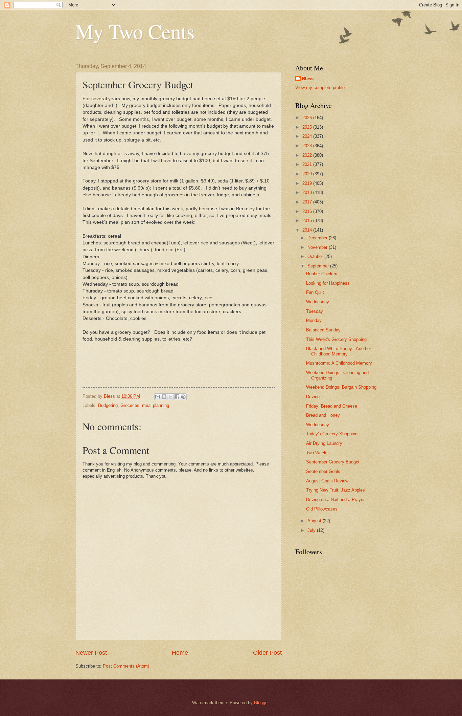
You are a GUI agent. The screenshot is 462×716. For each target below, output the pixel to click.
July (312, 530)
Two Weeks (317, 452)
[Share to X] (170, 396)
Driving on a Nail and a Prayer (335, 499)
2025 (307, 127)
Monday (314, 320)
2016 (307, 211)
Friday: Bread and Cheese (331, 406)
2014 (307, 230)
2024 (307, 136)
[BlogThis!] (164, 396)
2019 (307, 183)
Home (180, 652)
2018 (307, 192)
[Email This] (157, 396)
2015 (307, 220)
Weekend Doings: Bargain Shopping (341, 387)
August (315, 520)
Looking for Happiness (328, 283)
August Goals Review (327, 480)
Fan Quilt (315, 292)
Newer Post (91, 652)
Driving (313, 396)
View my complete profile (320, 87)
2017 (307, 201)
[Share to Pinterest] (183, 396)
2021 (307, 164)
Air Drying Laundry (324, 443)
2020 (307, 173)
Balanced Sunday (323, 329)
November (318, 247)
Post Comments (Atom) (126, 666)
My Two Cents (134, 31)
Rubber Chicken (321, 273)
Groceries (129, 405)
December (318, 237)
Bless (308, 78)
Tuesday (314, 311)
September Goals (323, 471)
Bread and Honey (323, 415)
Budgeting (108, 405)
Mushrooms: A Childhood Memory (339, 363)
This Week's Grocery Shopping (336, 339)
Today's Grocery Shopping (331, 433)
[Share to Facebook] (177, 396)
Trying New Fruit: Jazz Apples (335, 490)
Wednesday (317, 301)
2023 (307, 145)
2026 (307, 117)
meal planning (155, 405)
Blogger (261, 702)
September (318, 265)
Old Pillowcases (322, 509)
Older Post (267, 652)
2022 (307, 155)
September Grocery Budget (333, 461)
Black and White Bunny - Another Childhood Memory (338, 351)
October (315, 256)
